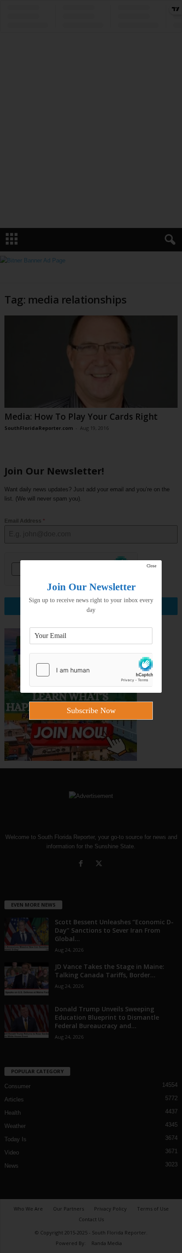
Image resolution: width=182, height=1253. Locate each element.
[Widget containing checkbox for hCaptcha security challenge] (91, 670)
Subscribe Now (91, 710)
